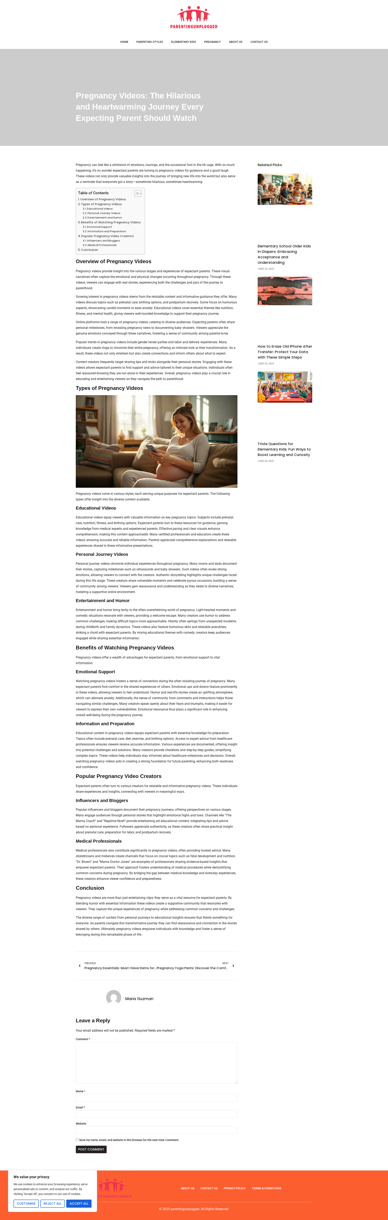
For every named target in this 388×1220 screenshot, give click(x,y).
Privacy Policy (235, 1188)
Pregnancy (212, 41)
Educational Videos (100, 209)
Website (81, 1123)
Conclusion (89, 250)
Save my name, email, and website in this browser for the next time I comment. (129, 1140)
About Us (235, 41)
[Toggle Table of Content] (136, 193)
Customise (26, 1203)
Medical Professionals (102, 245)
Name (80, 1091)
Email (80, 1107)
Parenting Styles (149, 41)
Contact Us (259, 41)
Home (124, 41)
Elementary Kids (183, 41)
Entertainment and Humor (105, 218)
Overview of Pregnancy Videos (103, 199)
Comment (83, 1039)
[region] (52, 1191)
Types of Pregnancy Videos (101, 204)
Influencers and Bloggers (103, 241)
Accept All (79, 1203)
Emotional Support (99, 227)
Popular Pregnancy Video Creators (107, 236)
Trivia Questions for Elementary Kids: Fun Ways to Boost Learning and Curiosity (284, 449)
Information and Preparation (107, 231)
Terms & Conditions (266, 1188)
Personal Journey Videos (104, 213)
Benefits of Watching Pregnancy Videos (111, 222)
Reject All (52, 1203)
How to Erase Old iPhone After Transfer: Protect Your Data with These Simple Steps (285, 352)
